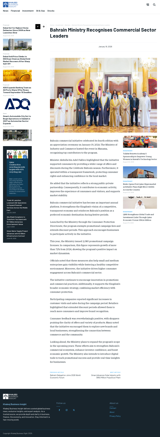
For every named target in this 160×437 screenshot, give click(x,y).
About (112, 412)
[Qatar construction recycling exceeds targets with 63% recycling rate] (17, 154)
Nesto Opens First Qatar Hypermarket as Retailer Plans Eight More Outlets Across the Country (139, 187)
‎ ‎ (9, 175)
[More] (43, 26)
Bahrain (67, 25)
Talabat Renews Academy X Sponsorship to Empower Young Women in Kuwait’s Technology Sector (140, 156)
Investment (59, 25)
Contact (113, 408)
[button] (154, 4)
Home (52, 25)
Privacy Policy (115, 416)
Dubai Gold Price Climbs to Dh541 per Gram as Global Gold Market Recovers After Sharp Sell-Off (16, 60)
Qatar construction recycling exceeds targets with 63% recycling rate (17, 167)
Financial (6, 25)
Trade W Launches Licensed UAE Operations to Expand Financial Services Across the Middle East (17, 205)
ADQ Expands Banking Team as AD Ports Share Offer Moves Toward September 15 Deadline (17, 89)
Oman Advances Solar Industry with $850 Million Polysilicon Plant (105, 376)
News (5, 113)
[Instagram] (67, 410)
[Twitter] (74, 410)
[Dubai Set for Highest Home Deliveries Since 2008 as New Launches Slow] (17, 44)
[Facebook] (37, 26)
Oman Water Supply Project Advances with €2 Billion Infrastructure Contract (17, 233)
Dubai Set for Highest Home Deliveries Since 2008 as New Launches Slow (16, 30)
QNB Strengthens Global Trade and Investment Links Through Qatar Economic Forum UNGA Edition (138, 217)
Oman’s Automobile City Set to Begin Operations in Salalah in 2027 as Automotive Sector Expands (17, 120)
